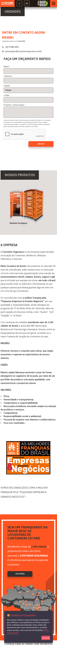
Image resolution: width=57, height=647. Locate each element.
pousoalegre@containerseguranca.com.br (23, 51)
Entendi (45, 638)
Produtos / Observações (14, 105)
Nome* (7, 67)
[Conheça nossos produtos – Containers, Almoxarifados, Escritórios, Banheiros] (28, 207)
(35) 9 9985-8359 (12, 47)
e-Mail (6, 95)
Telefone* (8, 76)
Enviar (41, 144)
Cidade (7, 86)
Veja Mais (20, 574)
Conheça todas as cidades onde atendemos (28, 643)
